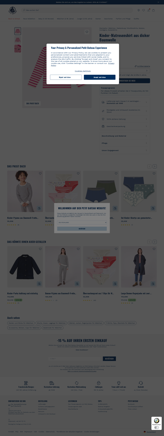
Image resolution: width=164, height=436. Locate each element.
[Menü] (160, 418)
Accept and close (100, 77)
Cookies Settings (83, 71)
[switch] (156, 427)
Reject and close (65, 77)
